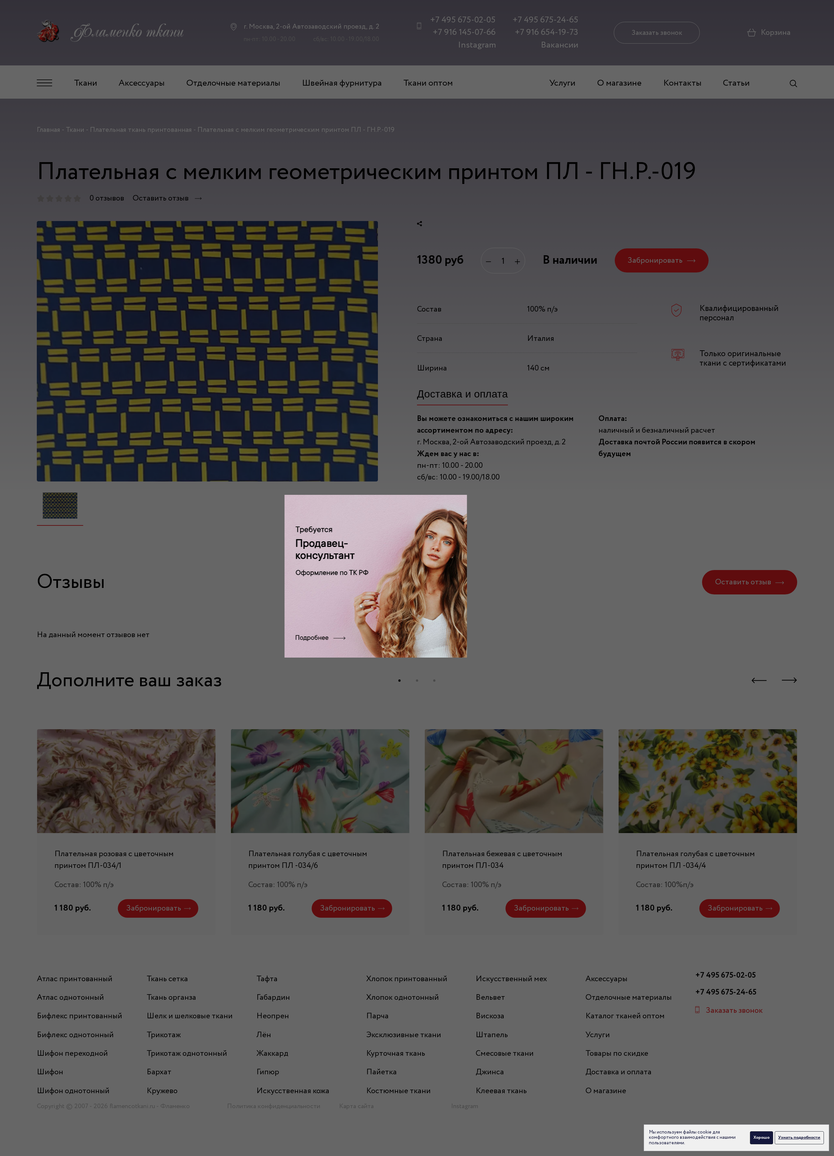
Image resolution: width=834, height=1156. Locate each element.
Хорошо (761, 1137)
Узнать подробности (799, 1137)
